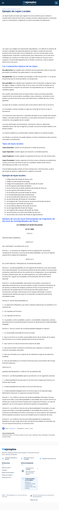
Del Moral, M (12, 428)
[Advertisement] (29, 34)
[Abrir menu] (3, 3)
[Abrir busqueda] (56, 3)
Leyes (18, 9)
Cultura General (11, 9)
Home (4, 9)
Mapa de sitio (34, 500)
